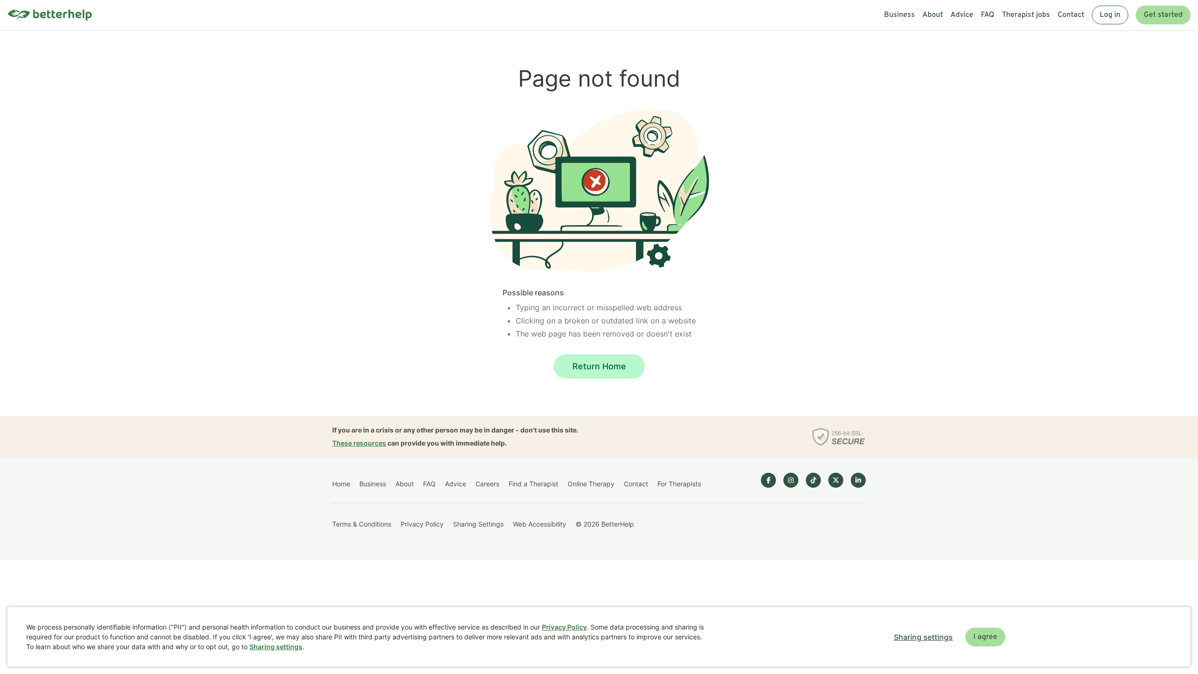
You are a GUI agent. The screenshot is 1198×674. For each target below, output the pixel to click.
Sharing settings (275, 647)
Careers (487, 484)
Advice (961, 15)
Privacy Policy (422, 524)
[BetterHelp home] (49, 15)
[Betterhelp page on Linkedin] (858, 480)
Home (341, 484)
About (932, 15)
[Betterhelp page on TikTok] (813, 480)
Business (899, 15)
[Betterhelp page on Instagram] (790, 480)
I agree (985, 637)
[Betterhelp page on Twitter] (835, 480)
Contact (1071, 15)
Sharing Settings (478, 524)
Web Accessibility (539, 524)
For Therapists (679, 484)
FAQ (987, 15)
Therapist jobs (1026, 15)
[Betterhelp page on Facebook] (768, 480)
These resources (359, 443)
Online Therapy (591, 484)
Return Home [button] (599, 366)
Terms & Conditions (361, 524)
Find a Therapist (533, 484)
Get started (1163, 15)
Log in (1110, 15)
